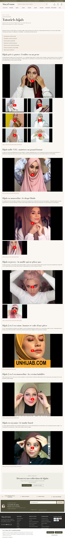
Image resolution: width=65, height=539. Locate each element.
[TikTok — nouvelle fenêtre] (11, 524)
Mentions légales (44, 523)
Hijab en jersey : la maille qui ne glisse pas (10, 42)
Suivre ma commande (33, 523)
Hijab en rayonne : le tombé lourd (9, 49)
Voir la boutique (26, 485)
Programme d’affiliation (45, 526)
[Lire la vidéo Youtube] (32, 81)
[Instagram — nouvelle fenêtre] (4, 524)
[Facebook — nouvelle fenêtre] (1, 524)
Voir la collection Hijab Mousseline (10, 193)
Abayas (23, 7)
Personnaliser (54, 535)
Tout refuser (58, 532)
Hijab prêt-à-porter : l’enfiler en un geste (10, 36)
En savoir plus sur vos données (7, 537)
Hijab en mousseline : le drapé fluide (9, 40)
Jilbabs (35, 7)
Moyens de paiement (45, 528)
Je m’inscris (60, 502)
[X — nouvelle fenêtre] (3, 524)
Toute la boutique (20, 518)
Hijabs (17, 7)
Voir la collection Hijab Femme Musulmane (12, 144)
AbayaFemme (8, 4)
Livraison (30, 520)
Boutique (11, 7)
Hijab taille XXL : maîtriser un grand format (10, 38)
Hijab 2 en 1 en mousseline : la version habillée (11, 47)
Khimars (29, 7)
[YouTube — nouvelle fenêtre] (6, 524)
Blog (60, 7)
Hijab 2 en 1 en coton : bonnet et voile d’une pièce (11, 45)
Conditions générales (45, 520)
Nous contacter (31, 524)
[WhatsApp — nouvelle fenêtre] (9, 524)
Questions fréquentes (32, 518)
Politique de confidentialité (46, 521)
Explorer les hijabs (38, 485)
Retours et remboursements (33, 521)
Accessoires (47, 7)
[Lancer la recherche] (47, 4)
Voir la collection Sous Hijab (9, 369)
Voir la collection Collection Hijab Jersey (12, 320)
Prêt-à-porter (53, 7)
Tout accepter (50, 532)
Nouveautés (5, 7)
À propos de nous (44, 518)
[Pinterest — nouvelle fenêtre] (8, 524)
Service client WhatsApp (33, 526)
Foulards (41, 7)
